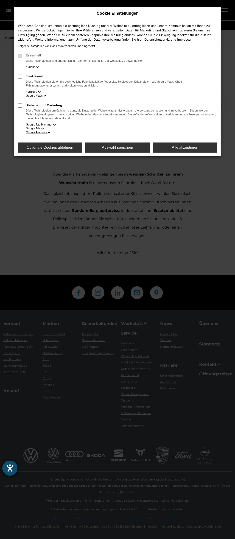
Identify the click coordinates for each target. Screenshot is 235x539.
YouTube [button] (32, 91)
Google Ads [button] (33, 128)
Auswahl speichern (117, 147)
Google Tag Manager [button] (39, 124)
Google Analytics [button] (37, 132)
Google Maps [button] (34, 95)
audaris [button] (31, 67)
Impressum (185, 39)
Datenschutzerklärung (160, 39)
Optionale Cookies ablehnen (50, 147)
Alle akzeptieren (185, 147)
